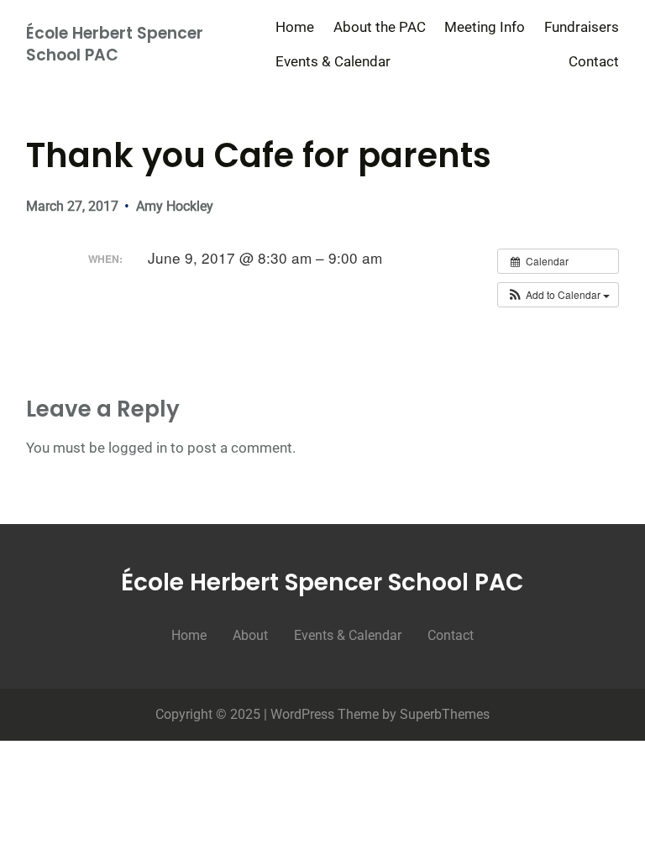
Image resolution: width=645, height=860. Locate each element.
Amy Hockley (174, 206)
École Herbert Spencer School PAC (114, 44)
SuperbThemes (445, 714)
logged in (137, 447)
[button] (558, 295)
